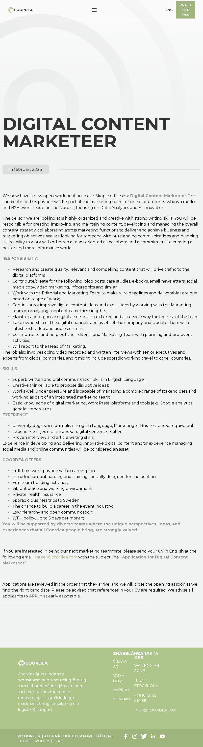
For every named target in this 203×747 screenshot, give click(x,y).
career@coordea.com (55, 557)
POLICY (42, 741)
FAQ (59, 741)
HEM (24, 741)
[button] (94, 10)
